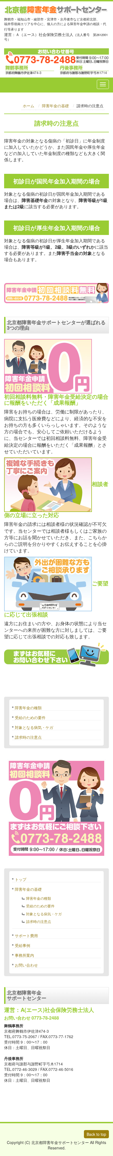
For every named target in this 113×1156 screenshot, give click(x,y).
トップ (20, 879)
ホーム (28, 105)
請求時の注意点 (28, 737)
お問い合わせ (26, 965)
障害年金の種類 (28, 707)
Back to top (96, 1134)
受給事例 (22, 945)
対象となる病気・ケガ (34, 727)
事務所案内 (24, 955)
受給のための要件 (30, 717)
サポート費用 (26, 935)
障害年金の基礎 (55, 105)
